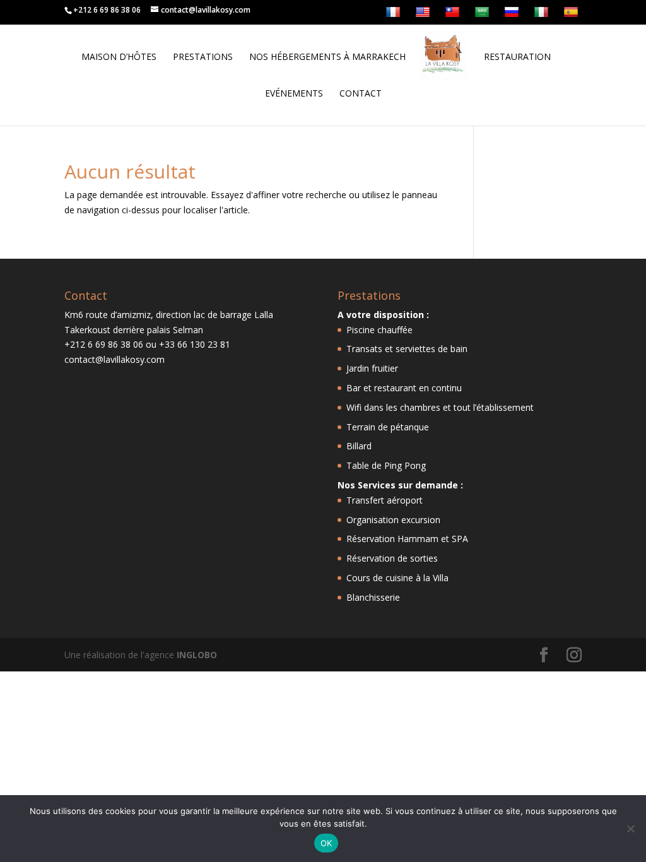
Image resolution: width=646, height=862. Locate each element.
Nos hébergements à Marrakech (327, 57)
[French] (394, 15)
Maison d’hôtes (118, 57)
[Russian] (513, 15)
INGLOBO (197, 655)
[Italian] (543, 15)
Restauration (517, 57)
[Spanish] (572, 15)
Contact (360, 94)
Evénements (294, 94)
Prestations (203, 57)
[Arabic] (483, 15)
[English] (424, 15)
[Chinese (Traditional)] (454, 15)
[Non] (630, 828)
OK (326, 843)
